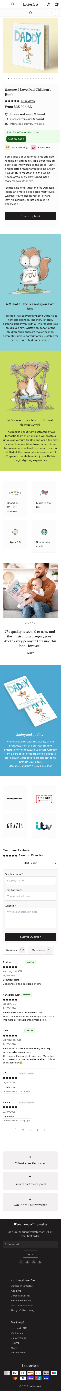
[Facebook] (27, 1262)
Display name (13, 874)
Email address (13, 890)
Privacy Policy (18, 1352)
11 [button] (35, 78)
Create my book (30, 216)
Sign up (30, 1254)
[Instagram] (34, 1262)
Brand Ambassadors (22, 1305)
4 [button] (16, 78)
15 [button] (46, 78)
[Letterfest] (30, 4)
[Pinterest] (40, 1262)
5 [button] (19, 78)
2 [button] (11, 78)
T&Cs (13, 1347)
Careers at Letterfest (22, 1286)
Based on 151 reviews (31, 855)
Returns (15, 1342)
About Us (16, 1290)
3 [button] (14, 78)
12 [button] (38, 78)
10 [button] (33, 78)
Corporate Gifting (20, 1295)
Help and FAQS (19, 1328)
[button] (12, 100)
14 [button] (44, 78)
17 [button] (52, 78)
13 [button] (41, 78)
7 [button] (25, 78)
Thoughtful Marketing (22, 1310)
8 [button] (27, 78)
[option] (32, 45)
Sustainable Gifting (21, 1300)
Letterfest (34, 1386)
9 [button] (30, 78)
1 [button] (8, 78)
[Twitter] (21, 1262)
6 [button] (22, 78)
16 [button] (49, 78)
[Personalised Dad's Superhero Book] (49, 12)
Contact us (17, 1333)
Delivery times (18, 1338)
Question (10, 905)
